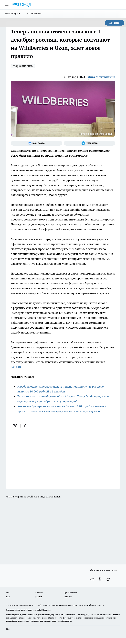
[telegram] (25, 425)
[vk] (15, 425)
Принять (114, 22)
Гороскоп (39, 592)
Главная (38, 596)
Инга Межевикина (101, 77)
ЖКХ (8, 596)
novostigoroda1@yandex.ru (91, 605)
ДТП (8, 592)
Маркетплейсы (23, 66)
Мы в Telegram (13, 13)
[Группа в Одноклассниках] (100, 579)
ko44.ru (16, 367)
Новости (68, 596)
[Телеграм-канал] (89, 143)
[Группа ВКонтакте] (36, 143)
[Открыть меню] (7, 4)
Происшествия (70, 592)
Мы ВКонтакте (34, 13)
